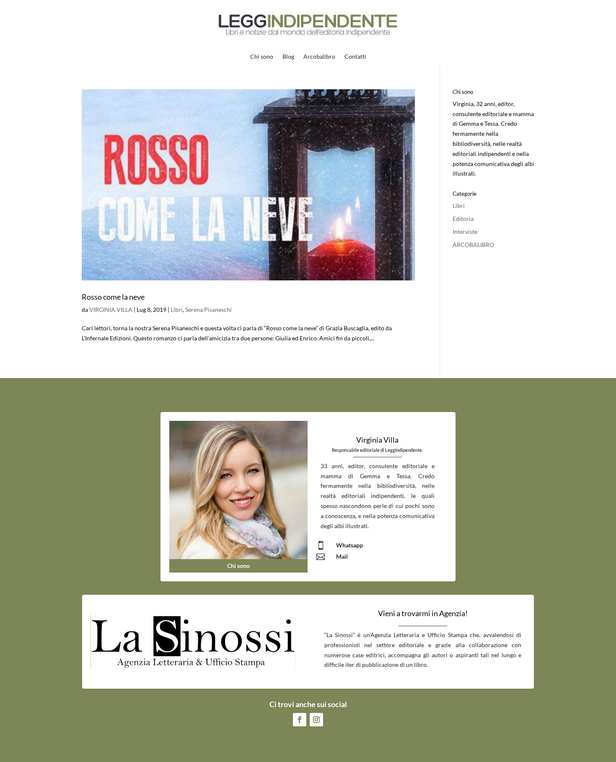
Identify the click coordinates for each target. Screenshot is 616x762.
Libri (177, 309)
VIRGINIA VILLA (110, 309)
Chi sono (261, 57)
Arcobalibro (319, 57)
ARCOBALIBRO (473, 244)
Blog (288, 57)
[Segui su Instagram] (316, 719)
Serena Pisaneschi (208, 309)
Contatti (355, 57)
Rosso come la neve (113, 296)
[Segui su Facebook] (299, 719)
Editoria (463, 218)
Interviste (465, 231)
